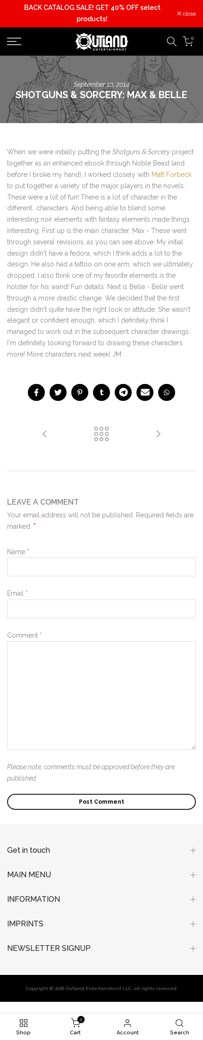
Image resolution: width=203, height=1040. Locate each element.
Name (18, 552)
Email (17, 593)
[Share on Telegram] (123, 392)
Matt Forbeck (172, 174)
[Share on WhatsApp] (166, 392)
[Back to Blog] (101, 434)
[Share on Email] (144, 392)
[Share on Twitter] (58, 392)
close (188, 14)
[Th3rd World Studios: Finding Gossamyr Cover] (44, 434)
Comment (24, 635)
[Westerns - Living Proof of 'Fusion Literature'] (158, 434)
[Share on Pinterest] (79, 392)
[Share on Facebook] (36, 392)
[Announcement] (92, 13)
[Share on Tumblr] (101, 392)
